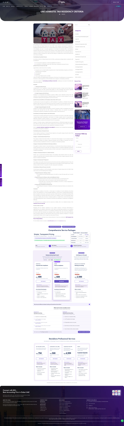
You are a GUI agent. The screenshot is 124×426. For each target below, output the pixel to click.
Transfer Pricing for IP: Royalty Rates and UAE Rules (85, 86)
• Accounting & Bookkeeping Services (65, 403)
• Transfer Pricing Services (63, 407)
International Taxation (80, 56)
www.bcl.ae (61, 220)
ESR (76, 49)
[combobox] (80, 24)
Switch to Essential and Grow (84, 331)
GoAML (77, 54)
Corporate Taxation (80, 46)
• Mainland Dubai (43, 403)
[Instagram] (5, 2)
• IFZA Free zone (42, 406)
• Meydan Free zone (43, 408)
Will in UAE (78, 77)
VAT (77, 74)
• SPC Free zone (42, 410)
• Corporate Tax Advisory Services (64, 406)
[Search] (89, 24)
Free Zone (78, 51)
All (77, 34)
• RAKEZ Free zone (43, 407)
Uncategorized (78, 66)
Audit (77, 39)
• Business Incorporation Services (64, 401)
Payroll (77, 59)
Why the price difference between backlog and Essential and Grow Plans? (47, 304)
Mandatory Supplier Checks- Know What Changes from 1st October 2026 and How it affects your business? (85, 94)
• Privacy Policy (61, 411)
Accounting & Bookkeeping (81, 36)
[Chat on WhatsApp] (122, 420)
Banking (77, 41)
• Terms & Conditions (62, 413)
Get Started (43, 281)
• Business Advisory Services (64, 408)
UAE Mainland (42, 401)
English (118, 6)
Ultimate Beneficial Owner (81, 64)
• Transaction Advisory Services (64, 410)
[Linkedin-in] (7, 2)
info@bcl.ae (68, 382)
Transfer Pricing (79, 61)
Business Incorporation (81, 44)
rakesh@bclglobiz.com (52, 220)
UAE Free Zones (43, 404)
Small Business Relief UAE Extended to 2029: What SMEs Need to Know (85, 103)
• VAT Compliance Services (63, 404)
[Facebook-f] (3, 2)
